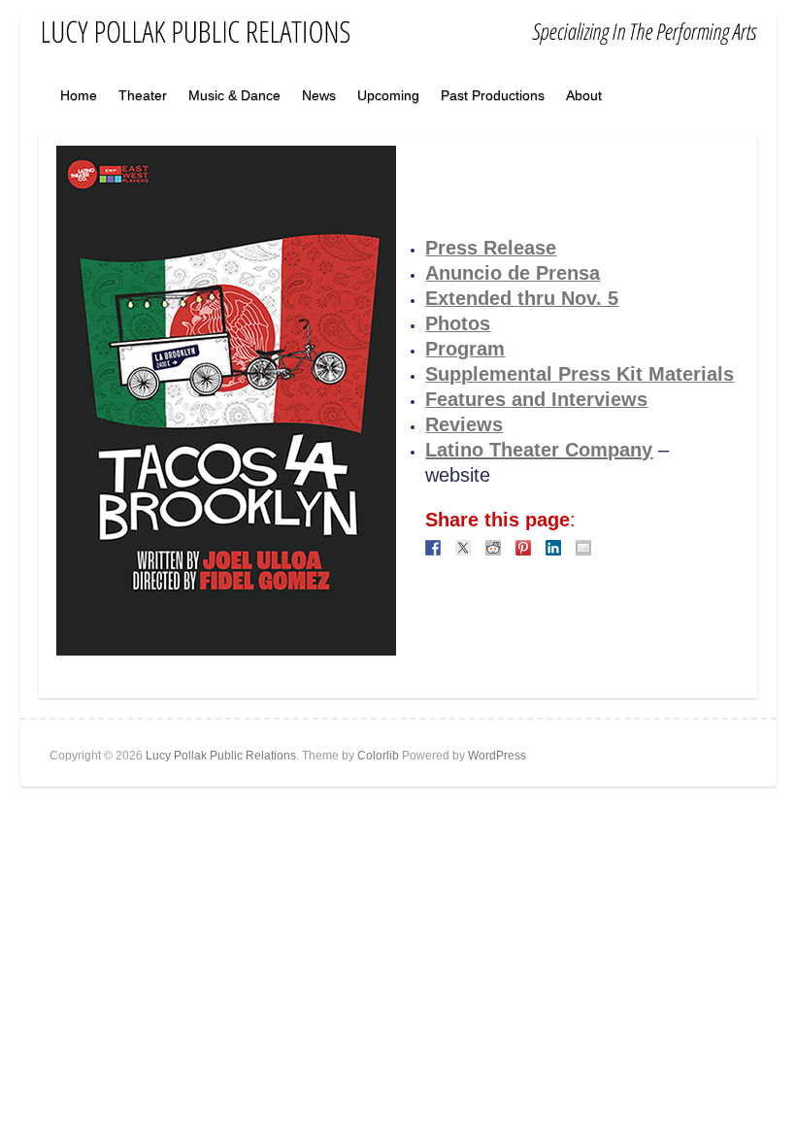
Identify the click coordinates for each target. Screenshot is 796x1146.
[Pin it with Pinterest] (523, 548)
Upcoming (388, 95)
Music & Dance (234, 95)
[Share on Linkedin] (553, 548)
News (319, 95)
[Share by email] (583, 548)
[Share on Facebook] (433, 548)
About (584, 95)
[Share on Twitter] (463, 548)
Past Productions (493, 95)
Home (78, 95)
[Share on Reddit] (493, 548)
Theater (142, 95)
